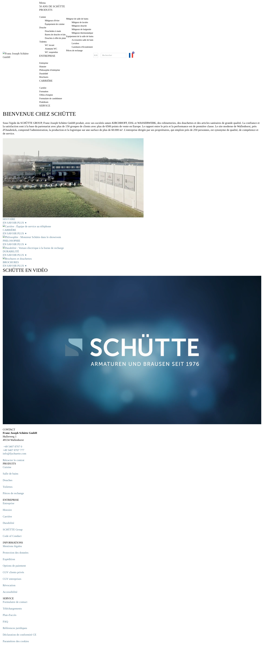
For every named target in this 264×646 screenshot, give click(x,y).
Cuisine (7, 467)
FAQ (5, 621)
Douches (7, 480)
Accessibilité (10, 591)
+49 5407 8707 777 (13, 450)
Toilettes (8, 486)
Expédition (9, 559)
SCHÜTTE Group (13, 529)
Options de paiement (14, 565)
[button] (132, 426)
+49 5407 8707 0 (12, 446)
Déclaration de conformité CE (19, 634)
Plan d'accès (9, 614)
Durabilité (8, 522)
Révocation (9, 585)
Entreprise (8, 503)
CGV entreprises (12, 578)
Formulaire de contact (15, 601)
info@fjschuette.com (14, 453)
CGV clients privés (13, 572)
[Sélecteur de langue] (131, 55)
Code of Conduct (12, 535)
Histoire (7, 509)
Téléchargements (12, 608)
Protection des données (15, 552)
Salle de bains (10, 473)
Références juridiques (15, 628)
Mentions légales (12, 546)
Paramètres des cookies (16, 641)
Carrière (7, 516)
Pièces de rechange (13, 493)
